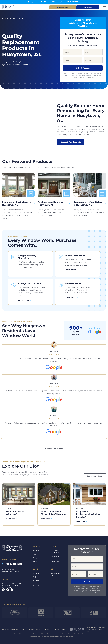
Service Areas (11, 18)
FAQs (34, 577)
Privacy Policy (88, 77)
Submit (87, 582)
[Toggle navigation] (104, 7)
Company (55, 546)
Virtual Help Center (36, 581)
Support (36, 569)
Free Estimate (87, 7)
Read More (10, 519)
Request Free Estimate (71, 142)
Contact (54, 569)
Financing (56, 629)
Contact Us (36, 586)
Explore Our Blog (94, 476)
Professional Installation (55, 557)
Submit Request (83, 68)
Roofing (35, 561)
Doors (35, 554)
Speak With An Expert (55, 574)
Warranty (36, 573)
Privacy (64, 629)
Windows (36, 550)
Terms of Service (66, 636)
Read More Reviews (54, 448)
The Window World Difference (56, 551)
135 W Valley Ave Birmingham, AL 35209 (10, 570)
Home (3, 18)
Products (37, 546)
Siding (35, 558)
